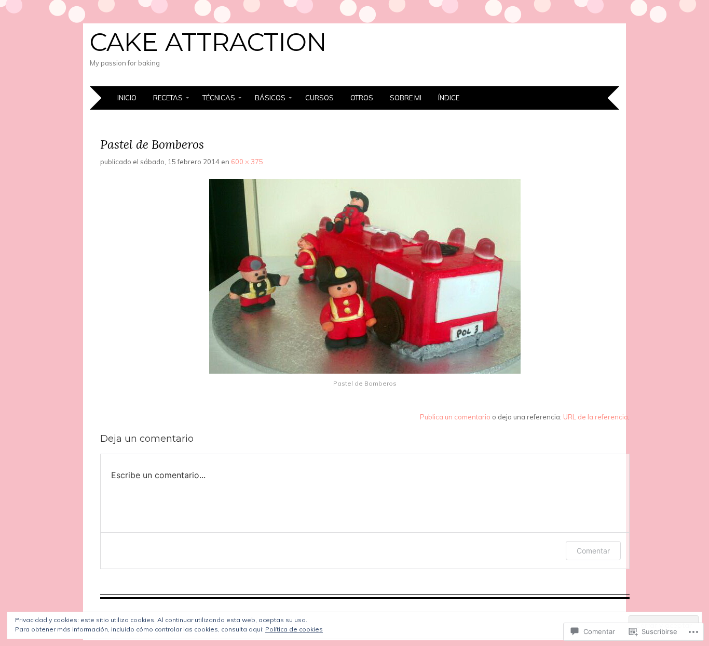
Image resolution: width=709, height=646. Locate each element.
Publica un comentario (455, 417)
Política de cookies (294, 629)
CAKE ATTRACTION (208, 42)
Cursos (319, 98)
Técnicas (218, 98)
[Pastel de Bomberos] (365, 371)
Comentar (593, 550)
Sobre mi (405, 98)
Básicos (270, 98)
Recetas (168, 98)
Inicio (127, 98)
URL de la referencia (595, 417)
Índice (448, 98)
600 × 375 (247, 161)
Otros (361, 98)
